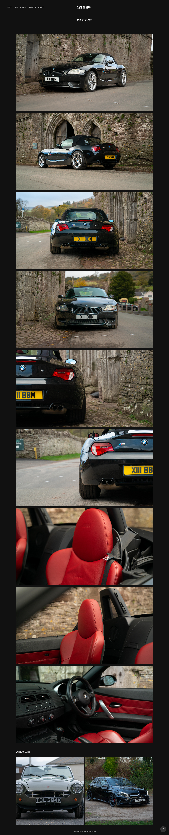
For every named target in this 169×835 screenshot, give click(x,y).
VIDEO (16, 7)
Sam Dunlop (84, 7)
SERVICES (9, 7)
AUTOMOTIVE (32, 7)
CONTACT (41, 7)
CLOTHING (23, 7)
